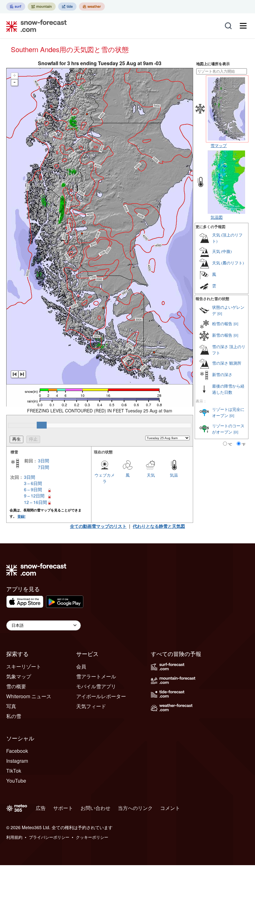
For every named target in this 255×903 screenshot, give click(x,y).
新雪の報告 (222, 335)
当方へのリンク (135, 807)
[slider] (42, 425)
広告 (41, 807)
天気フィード (91, 706)
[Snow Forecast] (34, 26)
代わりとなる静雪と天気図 (159, 526)
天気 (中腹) (222, 251)
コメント (170, 807)
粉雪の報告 (222, 323)
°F (243, 444)
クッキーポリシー (92, 837)
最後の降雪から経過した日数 (228, 389)
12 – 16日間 (35, 502)
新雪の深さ (222, 374)
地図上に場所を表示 (213, 63)
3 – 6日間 (33, 483)
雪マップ (219, 145)
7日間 (43, 467)
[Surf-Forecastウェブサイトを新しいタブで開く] (15, 6)
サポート (63, 807)
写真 (11, 706)
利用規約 (14, 837)
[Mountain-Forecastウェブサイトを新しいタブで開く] (42, 6)
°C (230, 444)
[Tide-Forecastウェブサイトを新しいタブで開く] (67, 6)
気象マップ (18, 676)
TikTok (13, 770)
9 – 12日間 (34, 495)
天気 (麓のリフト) (228, 263)
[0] (219, 313)
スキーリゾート (23, 666)
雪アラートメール (96, 676)
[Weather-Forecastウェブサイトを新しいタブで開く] (92, 6)
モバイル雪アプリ (96, 686)
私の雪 (13, 716)
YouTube (16, 780)
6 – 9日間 (33, 489)
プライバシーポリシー (49, 837)
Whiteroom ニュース (28, 696)
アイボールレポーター (101, 696)
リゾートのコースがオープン (228, 429)
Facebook (17, 750)
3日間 (43, 460)
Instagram (17, 760)
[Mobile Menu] (243, 25)
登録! (21, 516)
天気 (151, 475)
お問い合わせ (95, 807)
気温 (174, 475)
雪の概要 (16, 686)
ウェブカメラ (105, 478)
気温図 (217, 217)
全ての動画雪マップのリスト (98, 526)
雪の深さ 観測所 (226, 363)
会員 (81, 666)
